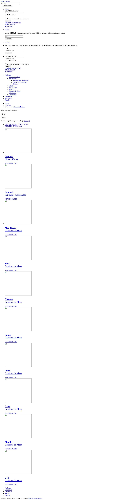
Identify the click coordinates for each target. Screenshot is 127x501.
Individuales (12, 93)
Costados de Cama (14, 91)
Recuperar (8, 38)
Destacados (8, 96)
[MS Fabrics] (5, 1)
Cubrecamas (12, 94)
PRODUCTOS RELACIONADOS (16, 124)
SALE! (7, 100)
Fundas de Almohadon (20, 82)
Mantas (11, 86)
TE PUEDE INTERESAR (13, 126)
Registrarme (10, 25)
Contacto (7, 495)
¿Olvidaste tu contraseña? (13, 23)
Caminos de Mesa (14, 77)
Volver (7, 9)
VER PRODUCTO (11, 159)
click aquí (27, 121)
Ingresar (8, 21)
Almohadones (13, 78)
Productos (8, 75)
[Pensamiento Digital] (35, 498)
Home (7, 103)
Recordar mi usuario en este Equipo (18, 19)
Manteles (11, 89)
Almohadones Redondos (20, 80)
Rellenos (15, 84)
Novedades (8, 98)
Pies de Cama (13, 87)
